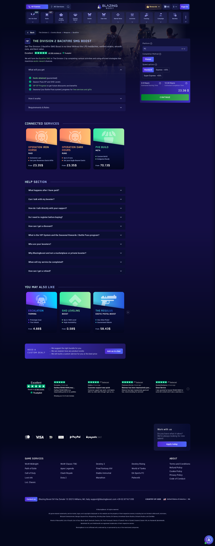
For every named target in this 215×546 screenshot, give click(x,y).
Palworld (136, 478)
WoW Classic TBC (68, 464)
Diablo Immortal (103, 473)
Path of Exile (31, 469)
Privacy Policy (176, 475)
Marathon (100, 478)
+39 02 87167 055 (125, 499)
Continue (165, 97)
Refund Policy (176, 468)
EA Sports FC (138, 473)
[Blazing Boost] (107, 6)
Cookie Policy (176, 471)
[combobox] (165, 48)
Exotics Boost (56, 32)
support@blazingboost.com (104, 499)
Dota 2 (63, 478)
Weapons (67, 32)
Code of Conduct (177, 479)
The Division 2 (44, 32)
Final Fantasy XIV (104, 469)
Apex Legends (67, 469)
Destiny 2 (100, 464)
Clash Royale (66, 473)
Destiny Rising (138, 464)
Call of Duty (30, 473)
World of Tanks (139, 469)
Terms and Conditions (180, 464)
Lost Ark (29, 478)
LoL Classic (30, 482)
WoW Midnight (32, 464)
